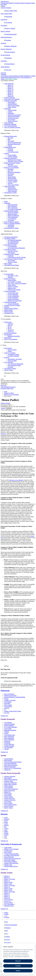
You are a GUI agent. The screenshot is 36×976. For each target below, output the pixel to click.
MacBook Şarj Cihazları (14, 159)
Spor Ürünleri (8, 348)
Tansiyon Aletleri (12, 262)
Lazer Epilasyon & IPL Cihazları (17, 257)
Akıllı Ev (6, 708)
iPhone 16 (10, 86)
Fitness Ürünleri (12, 349)
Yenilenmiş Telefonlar (10, 124)
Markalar (10, 3)
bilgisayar (3, 433)
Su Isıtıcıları (11, 220)
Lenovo (6, 828)
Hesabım (8, 7)
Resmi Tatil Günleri (9, 860)
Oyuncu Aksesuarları (10, 291)
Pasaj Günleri (8, 852)
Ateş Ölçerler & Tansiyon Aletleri (13, 259)
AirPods (10, 111)
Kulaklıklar (11, 113)
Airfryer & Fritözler (13, 212)
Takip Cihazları (12, 107)
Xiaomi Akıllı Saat (9, 798)
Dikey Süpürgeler (12, 207)
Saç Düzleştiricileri (13, 243)
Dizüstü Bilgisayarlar (10, 147)
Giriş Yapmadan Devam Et (8, 387)
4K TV (10, 326)
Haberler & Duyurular (10, 695)
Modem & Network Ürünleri (12, 163)
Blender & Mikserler (13, 215)
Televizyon (7, 741)
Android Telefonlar (9, 97)
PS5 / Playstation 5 (9, 904)
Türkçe (6, 912)
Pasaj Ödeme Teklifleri (10, 861)
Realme (6, 833)
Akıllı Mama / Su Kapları (15, 359)
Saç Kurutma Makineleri (14, 240)
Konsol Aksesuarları (13, 299)
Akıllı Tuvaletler (12, 360)
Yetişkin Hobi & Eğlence (11, 308)
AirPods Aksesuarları (13, 116)
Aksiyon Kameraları (13, 304)
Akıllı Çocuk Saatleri (13, 105)
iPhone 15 (10, 88)
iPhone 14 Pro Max (9, 891)
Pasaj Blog (4, 4)
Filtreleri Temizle (5, 403)
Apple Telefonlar (9, 83)
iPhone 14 (10, 90)
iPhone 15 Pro (8, 884)
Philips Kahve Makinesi (10, 779)
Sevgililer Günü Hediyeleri (11, 855)
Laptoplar (10, 150)
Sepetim (3, 74)
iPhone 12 (10, 93)
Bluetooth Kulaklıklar (10, 730)
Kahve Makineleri (13, 217)
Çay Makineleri (12, 218)
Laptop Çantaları (12, 181)
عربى (5, 916)
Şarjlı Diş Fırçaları (13, 251)
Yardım (33, 3)
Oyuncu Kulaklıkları (13, 296)
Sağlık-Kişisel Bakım (6, 77)
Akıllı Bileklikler (12, 104)
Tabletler (6, 153)
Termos (10, 351)
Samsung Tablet (8, 781)
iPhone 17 (10, 85)
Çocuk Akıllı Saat (9, 744)
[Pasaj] (3, 6)
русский (6, 917)
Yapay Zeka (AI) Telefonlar (11, 99)
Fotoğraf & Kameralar (10, 302)
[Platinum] (18, 928)
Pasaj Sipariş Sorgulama (10, 765)
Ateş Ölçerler (11, 260)
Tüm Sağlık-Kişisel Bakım (11, 265)
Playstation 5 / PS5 (13, 275)
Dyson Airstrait (8, 902)
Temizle (3, 408)
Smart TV (10, 323)
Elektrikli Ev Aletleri (29, 76)
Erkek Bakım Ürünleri (10, 245)
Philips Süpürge (8, 786)
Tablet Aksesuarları (9, 186)
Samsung (6, 819)
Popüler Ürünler (6, 873)
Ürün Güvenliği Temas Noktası (12, 762)
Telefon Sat (7, 769)
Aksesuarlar (7, 108)
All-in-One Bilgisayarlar (14, 142)
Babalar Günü (8, 864)
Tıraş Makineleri (12, 246)
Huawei (6, 825)
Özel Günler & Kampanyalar (11, 844)
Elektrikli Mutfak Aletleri (11, 211)
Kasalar (10, 145)
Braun (6, 822)
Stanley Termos (8, 807)
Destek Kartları (12, 280)
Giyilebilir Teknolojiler (10, 101)
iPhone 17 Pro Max (9, 879)
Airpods (6, 749)
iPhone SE (11, 96)
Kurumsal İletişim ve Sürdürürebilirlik (14, 697)
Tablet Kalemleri (12, 191)
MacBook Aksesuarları (10, 158)
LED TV (10, 325)
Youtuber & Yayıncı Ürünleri (12, 305)
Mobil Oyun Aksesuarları (15, 300)
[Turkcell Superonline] (18, 925)
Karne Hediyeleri (9, 857)
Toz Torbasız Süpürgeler (14, 209)
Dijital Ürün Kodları (9, 278)
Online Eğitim (11, 285)
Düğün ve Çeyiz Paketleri (11, 849)
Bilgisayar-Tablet (19, 76)
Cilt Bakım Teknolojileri (11, 237)
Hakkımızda (5, 690)
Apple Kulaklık (8, 787)
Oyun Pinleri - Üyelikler (14, 282)
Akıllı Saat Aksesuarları (14, 115)
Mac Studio (11, 141)
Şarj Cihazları (11, 119)
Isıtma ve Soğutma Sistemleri (12, 223)
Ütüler (6, 201)
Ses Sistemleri (8, 334)
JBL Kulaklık (8, 778)
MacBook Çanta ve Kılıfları (15, 161)
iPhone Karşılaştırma (10, 766)
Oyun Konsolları (8, 274)
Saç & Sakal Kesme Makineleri (16, 248)
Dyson (6, 820)
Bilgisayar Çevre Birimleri (11, 167)
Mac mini (10, 138)
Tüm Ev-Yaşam (8, 370)
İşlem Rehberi (8, 760)
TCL (5, 836)
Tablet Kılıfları (12, 188)
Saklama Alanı (12, 288)
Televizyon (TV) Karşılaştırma (12, 768)
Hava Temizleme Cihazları (11, 222)
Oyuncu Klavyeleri (13, 293)
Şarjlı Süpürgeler (12, 206)
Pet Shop (6, 357)
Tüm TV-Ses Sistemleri (10, 339)
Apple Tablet (7, 795)
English (6, 914)
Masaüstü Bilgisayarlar (10, 136)
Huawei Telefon (8, 806)
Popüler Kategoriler (8, 719)
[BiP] (18, 931)
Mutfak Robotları (12, 214)
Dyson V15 (7, 901)
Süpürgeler (7, 203)
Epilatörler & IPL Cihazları (11, 254)
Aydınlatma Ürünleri (13, 354)
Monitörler (11, 169)
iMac (9, 139)
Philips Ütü (7, 792)
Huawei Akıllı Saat (9, 790)
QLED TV (11, 331)
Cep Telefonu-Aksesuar (7, 76)
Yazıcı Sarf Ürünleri (13, 185)
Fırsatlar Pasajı (8, 850)
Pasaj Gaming (8, 705)
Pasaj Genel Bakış (9, 694)
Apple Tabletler (12, 155)
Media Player (8, 337)
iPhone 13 (10, 91)
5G (5, 709)
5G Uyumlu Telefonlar (10, 126)
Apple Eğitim (8, 847)
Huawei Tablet (8, 803)
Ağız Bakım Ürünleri (10, 249)
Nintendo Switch (9, 906)
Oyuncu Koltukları (13, 297)
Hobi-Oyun (16, 77)
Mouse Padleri (12, 177)
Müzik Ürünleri (8, 310)
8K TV (10, 328)
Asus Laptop (7, 801)
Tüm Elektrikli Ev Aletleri (11, 228)
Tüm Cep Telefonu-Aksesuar (12, 127)
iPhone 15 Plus (8, 882)
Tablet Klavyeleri (12, 189)
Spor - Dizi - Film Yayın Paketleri (17, 283)
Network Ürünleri (13, 166)
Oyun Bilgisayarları (13, 152)
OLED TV (11, 330)
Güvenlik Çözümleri (13, 356)
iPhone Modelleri (9, 725)
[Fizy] (18, 922)
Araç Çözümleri (8, 362)
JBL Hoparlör (8, 793)
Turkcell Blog (8, 706)
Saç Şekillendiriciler (13, 241)
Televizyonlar (8, 322)
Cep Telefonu (8, 722)
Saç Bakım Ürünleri (9, 238)
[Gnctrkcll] (18, 942)
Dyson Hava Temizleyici (11, 789)
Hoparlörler (11, 174)
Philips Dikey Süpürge (10, 784)
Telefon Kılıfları (12, 110)
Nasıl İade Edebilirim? (10, 763)
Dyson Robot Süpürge (10, 804)
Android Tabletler (12, 156)
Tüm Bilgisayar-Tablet (10, 192)
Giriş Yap (3, 7)
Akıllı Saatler (11, 102)
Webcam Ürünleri (12, 180)
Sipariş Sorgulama (26, 3)
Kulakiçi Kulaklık (9, 746)
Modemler (10, 164)
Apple (6, 817)
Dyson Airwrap (8, 899)
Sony (5, 838)
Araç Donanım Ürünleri (14, 365)
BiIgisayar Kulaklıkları (14, 172)
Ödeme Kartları (8, 311)
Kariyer (6, 698)
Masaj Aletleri (8, 263)
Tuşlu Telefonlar (8, 122)
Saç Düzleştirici (8, 747)
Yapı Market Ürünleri (10, 368)
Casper (6, 823)
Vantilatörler (11, 225)
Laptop (6, 733)
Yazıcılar (10, 183)
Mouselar (10, 175)
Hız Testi (6, 712)
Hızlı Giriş (3, 385)
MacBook (10, 149)
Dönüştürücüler (12, 178)
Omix (5, 830)
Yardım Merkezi (8, 759)
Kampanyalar (4, 3)
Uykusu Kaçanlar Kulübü (11, 853)
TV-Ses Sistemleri (24, 77)
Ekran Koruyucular (13, 118)
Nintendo (10, 277)
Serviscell (10, 367)
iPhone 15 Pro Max (9, 885)
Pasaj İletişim (7, 702)
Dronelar (6, 307)
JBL (5, 827)
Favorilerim (17, 3)
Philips (6, 831)
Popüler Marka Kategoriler (10, 773)
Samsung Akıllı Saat (9, 800)
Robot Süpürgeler (12, 204)
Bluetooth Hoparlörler (14, 336)
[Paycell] (18, 939)
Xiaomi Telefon (8, 797)
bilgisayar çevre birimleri (16, 480)
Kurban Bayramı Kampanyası (12, 858)
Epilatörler (10, 256)
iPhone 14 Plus (8, 888)
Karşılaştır (8, 408)
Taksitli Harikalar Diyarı (11, 866)
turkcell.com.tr (5, 1)
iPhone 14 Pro (8, 890)
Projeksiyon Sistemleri (10, 333)
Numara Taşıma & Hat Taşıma (12, 711)
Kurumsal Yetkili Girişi (7, 388)
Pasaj (5, 391)
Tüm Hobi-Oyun (9, 313)
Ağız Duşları (11, 252)
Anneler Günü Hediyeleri (11, 863)
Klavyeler (10, 170)
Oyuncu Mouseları (13, 294)
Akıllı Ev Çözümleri (9, 353)
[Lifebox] (18, 936)
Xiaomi (6, 834)
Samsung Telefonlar (9, 776)
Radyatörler (11, 226)
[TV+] (18, 934)
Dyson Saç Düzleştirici (10, 782)
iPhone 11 (10, 94)
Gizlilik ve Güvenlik (9, 700)
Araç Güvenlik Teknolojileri (15, 364)
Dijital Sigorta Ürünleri (14, 289)
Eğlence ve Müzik (13, 286)
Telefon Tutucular (12, 121)
